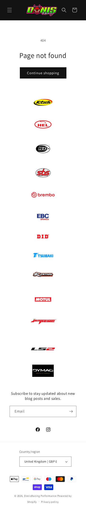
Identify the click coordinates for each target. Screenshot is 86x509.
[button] (9, 10)
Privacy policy (50, 501)
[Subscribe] (71, 411)
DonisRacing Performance (40, 496)
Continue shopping (43, 73)
